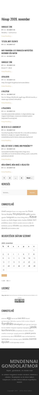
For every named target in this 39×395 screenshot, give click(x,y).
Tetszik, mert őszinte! (10, 41)
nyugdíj (16, 333)
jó (28, 217)
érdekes (13, 228)
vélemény (26, 226)
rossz (15, 223)
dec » (8, 281)
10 (9, 258)
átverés (4, 228)
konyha (4, 220)
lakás (19, 220)
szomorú (25, 223)
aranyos (9, 211)
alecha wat (14, 318)
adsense (4, 318)
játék (33, 327)
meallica (4, 333)
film (26, 211)
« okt (3, 281)
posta (33, 333)
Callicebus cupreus (15, 321)
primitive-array (6, 336)
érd (9, 228)
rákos (12, 336)
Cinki (23, 321)
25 (14, 266)
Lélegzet (31, 330)
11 (14, 258)
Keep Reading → (7, 36)
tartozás (5, 339)
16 (3, 262)
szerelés (19, 223)
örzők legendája (14, 342)
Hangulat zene (7, 27)
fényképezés (19, 213)
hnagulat (13, 327)
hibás (18, 217)
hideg (22, 217)
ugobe (20, 339)
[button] (4, 275)
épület (5, 342)
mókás (29, 220)
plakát (27, 333)
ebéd (23, 211)
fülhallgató (18, 324)
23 (3, 266)
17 (9, 262)
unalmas (9, 226)
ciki (17, 211)
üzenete (22, 342)
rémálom (18, 336)
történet (4, 226)
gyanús (4, 217)
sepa (23, 336)
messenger (10, 333)
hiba (15, 217)
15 (34, 258)
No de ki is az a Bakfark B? (11, 127)
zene (32, 225)
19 (19, 262)
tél (32, 223)
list (24, 330)
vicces (16, 225)
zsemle (33, 338)
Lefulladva (5, 76)
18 (14, 262)
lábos (26, 330)
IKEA (26, 217)
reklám (10, 223)
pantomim (22, 333)
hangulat (10, 217)
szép (29, 223)
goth (24, 324)
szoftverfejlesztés (30, 336)
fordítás (7, 324)
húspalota (19, 327)
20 (24, 262)
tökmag (15, 339)
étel (18, 228)
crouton (27, 321)
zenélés (25, 339)
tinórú (11, 339)
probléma (5, 223)
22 (34, 262)
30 (3, 270)
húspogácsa (26, 327)
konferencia (8, 330)
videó (20, 226)
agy (9, 318)
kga (4, 30)
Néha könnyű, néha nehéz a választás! (15, 164)
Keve (33, 217)
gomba (33, 214)
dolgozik (32, 321)
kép (7, 220)
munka (24, 220)
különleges (13, 220)
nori (34, 220)
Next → (29, 178)
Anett (4, 211)
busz (14, 211)
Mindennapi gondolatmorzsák (20, 4)
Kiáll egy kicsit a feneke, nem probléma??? (17, 146)
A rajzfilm (5, 91)
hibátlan (8, 327)
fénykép (9, 214)
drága (20, 211)
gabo (28, 214)
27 (24, 266)
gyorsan (28, 324)
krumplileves (19, 330)
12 (19, 258)
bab (19, 318)
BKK (23, 318)
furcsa (4, 214)
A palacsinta (6, 108)
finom (30, 211)
